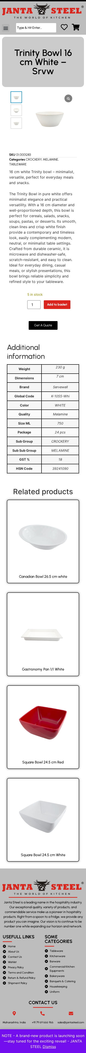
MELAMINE (50, 159)
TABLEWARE (18, 164)
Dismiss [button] (49, 1046)
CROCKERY (34, 159)
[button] (5, 28)
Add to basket (57, 304)
